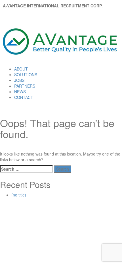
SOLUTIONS (25, 74)
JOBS (19, 80)
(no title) (18, 195)
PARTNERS (24, 86)
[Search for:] (26, 169)
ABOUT (21, 69)
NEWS (20, 91)
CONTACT (23, 97)
